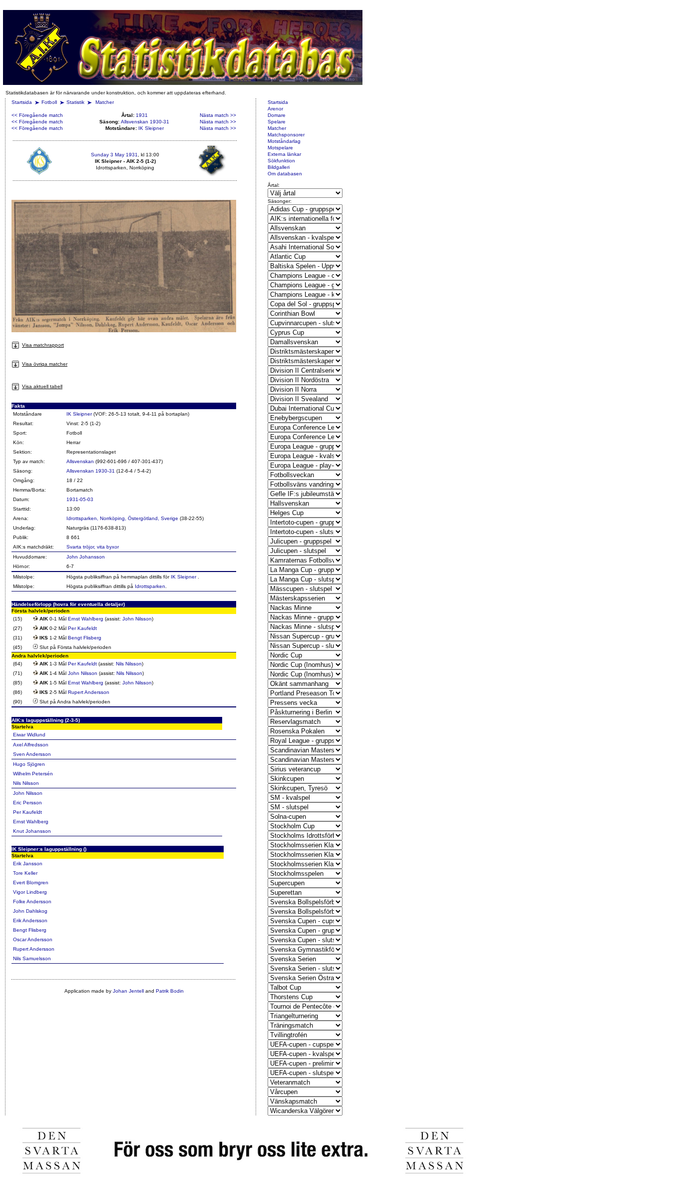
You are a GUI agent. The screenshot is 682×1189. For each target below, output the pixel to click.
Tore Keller (25, 873)
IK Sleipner (151, 128)
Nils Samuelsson (32, 958)
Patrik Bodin (170, 991)
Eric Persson (27, 802)
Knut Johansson (32, 831)
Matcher (104, 102)
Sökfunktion (281, 160)
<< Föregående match (37, 115)
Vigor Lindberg (30, 892)
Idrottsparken (150, 586)
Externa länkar (284, 154)
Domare (277, 115)
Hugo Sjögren (29, 764)
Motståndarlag (284, 141)
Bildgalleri (279, 167)
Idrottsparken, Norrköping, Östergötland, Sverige (122, 518)
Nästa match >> (218, 115)
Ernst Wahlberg (85, 618)
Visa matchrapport (43, 345)
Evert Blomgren (30, 882)
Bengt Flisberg (84, 637)
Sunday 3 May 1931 (114, 154)
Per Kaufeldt (82, 628)
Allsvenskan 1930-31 (145, 121)
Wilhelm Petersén (33, 773)
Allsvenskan (80, 461)
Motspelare (280, 147)
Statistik (75, 102)
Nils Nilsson (129, 663)
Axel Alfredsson (30, 744)
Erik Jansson (27, 863)
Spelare (277, 121)
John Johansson (85, 557)
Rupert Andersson (88, 692)
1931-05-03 (79, 499)
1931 (142, 115)
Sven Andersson (32, 754)
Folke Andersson (32, 901)
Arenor (275, 108)
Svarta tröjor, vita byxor (92, 547)
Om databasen (285, 173)
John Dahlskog (30, 911)
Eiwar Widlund (29, 734)
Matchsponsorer (286, 134)
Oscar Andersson (32, 939)
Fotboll (49, 102)
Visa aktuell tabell (42, 386)
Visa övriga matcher (44, 364)
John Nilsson (137, 618)
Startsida (21, 102)
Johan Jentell (128, 991)
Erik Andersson (30, 920)
